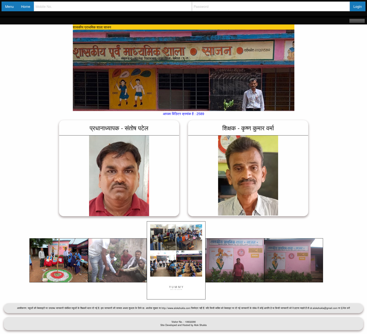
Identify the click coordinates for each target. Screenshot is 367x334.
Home (25, 6)
